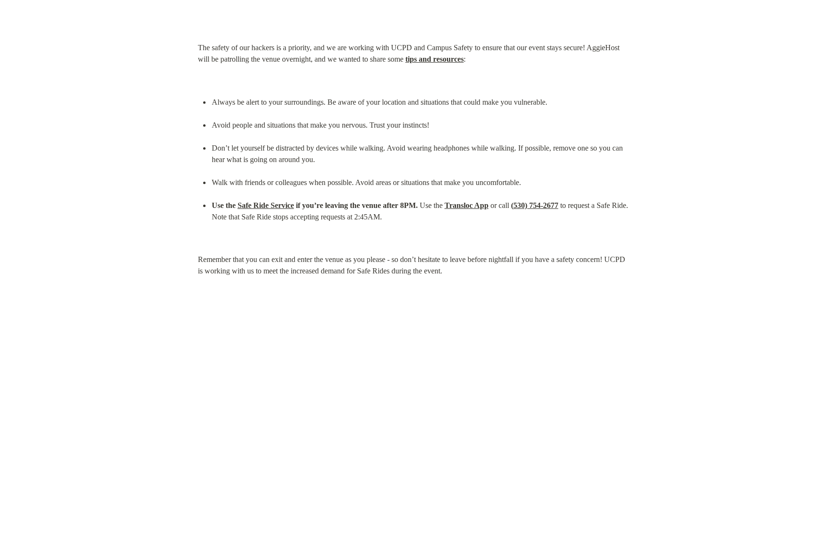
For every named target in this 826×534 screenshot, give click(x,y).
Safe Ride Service (266, 205)
